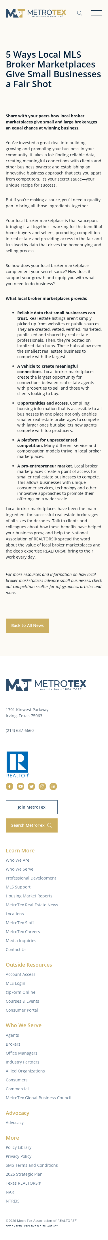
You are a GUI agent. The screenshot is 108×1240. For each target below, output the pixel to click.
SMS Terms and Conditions (32, 1165)
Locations (15, 913)
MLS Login (15, 983)
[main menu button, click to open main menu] (96, 13)
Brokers (13, 1044)
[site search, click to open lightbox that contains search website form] (79, 13)
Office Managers (21, 1053)
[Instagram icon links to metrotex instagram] (42, 786)
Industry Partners (22, 1062)
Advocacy (15, 1122)
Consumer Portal (22, 1010)
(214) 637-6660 (20, 730)
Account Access (20, 974)
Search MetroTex (28, 825)
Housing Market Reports (29, 896)
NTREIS (13, 1201)
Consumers (17, 1080)
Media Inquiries (21, 940)
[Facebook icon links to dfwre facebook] (9, 786)
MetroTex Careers (23, 931)
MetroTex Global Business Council (38, 1097)
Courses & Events (22, 1001)
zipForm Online (20, 992)
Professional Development (31, 878)
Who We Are (17, 860)
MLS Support (18, 887)
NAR (10, 1192)
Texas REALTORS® (23, 1183)
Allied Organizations (25, 1071)
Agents (12, 1035)
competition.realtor (30, 586)
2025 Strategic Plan (24, 1174)
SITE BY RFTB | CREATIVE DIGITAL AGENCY (32, 1226)
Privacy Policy (18, 1156)
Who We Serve (19, 869)
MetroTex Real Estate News (32, 905)
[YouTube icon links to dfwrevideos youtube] (20, 786)
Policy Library (18, 1147)
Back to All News (27, 625)
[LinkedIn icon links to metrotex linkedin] (53, 786)
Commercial (17, 1088)
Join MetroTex (32, 807)
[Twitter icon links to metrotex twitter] (31, 786)
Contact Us (16, 949)
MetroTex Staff (20, 922)
